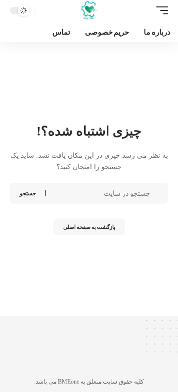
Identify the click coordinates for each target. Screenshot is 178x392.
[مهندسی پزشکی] (89, 10)
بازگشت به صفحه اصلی (89, 226)
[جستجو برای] (99, 193)
